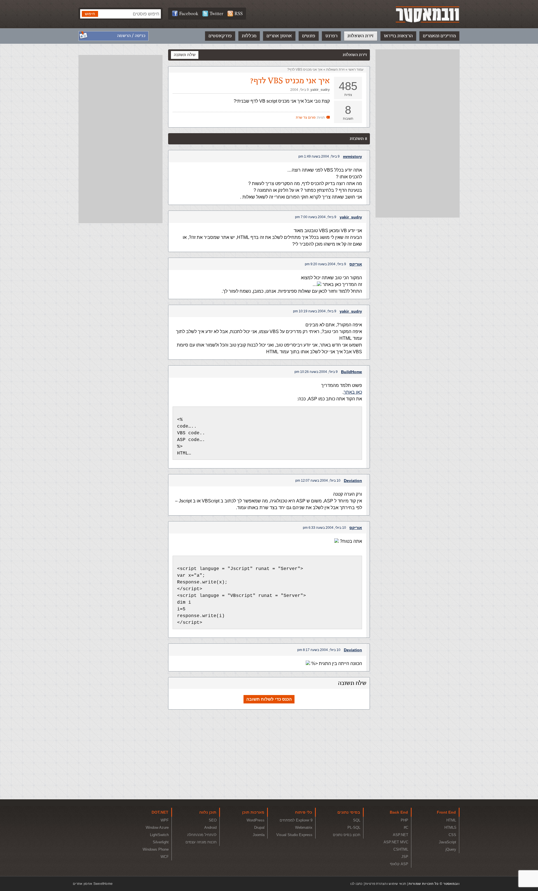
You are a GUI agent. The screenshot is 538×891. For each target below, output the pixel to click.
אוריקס (355, 264)
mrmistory (352, 156)
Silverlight (161, 842)
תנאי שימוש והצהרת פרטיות (385, 884)
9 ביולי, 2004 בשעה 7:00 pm (315, 217)
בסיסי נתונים (348, 812)
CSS (452, 835)
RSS (239, 13)
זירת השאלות (360, 36)
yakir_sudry (320, 90)
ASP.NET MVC (396, 842)
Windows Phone (156, 849)
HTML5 (450, 827)
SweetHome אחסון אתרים (93, 884)
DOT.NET (160, 812)
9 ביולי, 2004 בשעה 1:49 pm (319, 156)
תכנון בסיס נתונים (346, 835)
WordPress (256, 820)
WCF (165, 857)
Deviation (353, 480)
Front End (446, 812)
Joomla (259, 835)
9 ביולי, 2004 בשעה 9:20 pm (325, 264)
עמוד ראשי (355, 69)
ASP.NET (400, 835)
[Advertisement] (417, 133)
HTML (451, 820)
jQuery (451, 849)
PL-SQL (353, 827)
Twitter (216, 13)
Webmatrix (303, 827)
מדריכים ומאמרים (439, 36)
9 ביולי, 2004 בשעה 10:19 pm (314, 311)
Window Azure (157, 827)
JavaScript (447, 842)
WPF (165, 820)
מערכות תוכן (253, 812)
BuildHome (351, 372)
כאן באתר (353, 392)
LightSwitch (159, 835)
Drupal (259, 827)
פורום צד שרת (306, 117)
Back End (399, 812)
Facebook (188, 13)
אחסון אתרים (279, 36)
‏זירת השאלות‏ (335, 69)
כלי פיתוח (303, 812)
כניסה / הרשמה (131, 36)
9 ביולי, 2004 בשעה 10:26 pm (316, 372)
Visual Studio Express (294, 835)
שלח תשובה (185, 55)
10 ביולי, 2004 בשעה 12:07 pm (317, 481)
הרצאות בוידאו (398, 36)
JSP (404, 857)
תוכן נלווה (207, 812)
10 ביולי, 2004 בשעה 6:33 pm (324, 528)
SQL (356, 820)
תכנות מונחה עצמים (201, 842)
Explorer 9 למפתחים (296, 820)
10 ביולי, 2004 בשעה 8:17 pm (318, 650)
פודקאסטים (220, 36)
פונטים (308, 36)
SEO (213, 820)
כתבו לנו (356, 884)
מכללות (249, 36)
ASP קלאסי (399, 864)
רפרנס (331, 36)
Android (210, 827)
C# (406, 827)
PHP (404, 820)
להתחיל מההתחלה (202, 835)
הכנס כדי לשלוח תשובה (269, 699)
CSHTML (400, 849)
